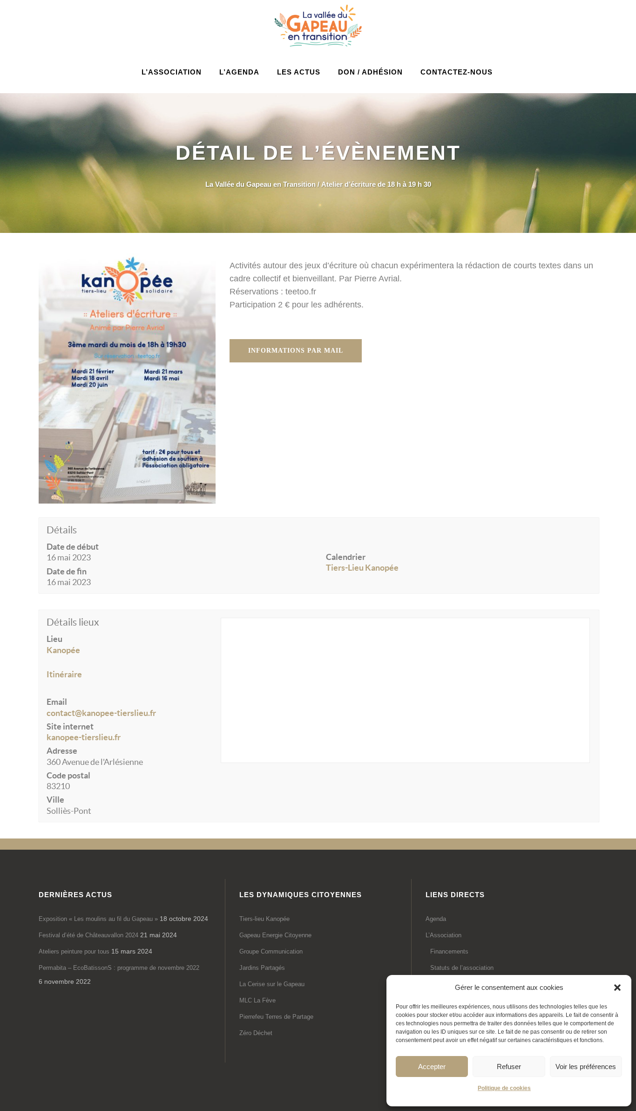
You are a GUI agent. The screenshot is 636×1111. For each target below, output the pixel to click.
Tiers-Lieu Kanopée (362, 568)
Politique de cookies (504, 1088)
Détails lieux (73, 622)
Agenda (436, 918)
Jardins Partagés (262, 967)
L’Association (443, 935)
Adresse (62, 751)
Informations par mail (295, 350)
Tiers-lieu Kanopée (264, 918)
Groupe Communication (271, 951)
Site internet (70, 726)
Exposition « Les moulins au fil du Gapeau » (98, 918)
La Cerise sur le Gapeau (271, 984)
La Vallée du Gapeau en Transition (260, 184)
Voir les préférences (585, 1066)
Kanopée (63, 650)
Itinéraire (64, 674)
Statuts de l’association (462, 967)
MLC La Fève (257, 1000)
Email (57, 702)
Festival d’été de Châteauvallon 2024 (88, 935)
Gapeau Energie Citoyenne (275, 935)
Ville (55, 799)
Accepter (432, 1066)
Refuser (509, 1066)
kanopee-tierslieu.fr (84, 737)
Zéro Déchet (255, 1032)
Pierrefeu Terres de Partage (276, 1016)
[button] (617, 987)
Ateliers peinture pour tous (74, 951)
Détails (62, 530)
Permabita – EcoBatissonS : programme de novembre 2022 (119, 967)
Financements (449, 951)
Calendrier (345, 557)
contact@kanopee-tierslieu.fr (101, 713)
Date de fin (67, 571)
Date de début (73, 547)
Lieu (54, 639)
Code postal (68, 775)
